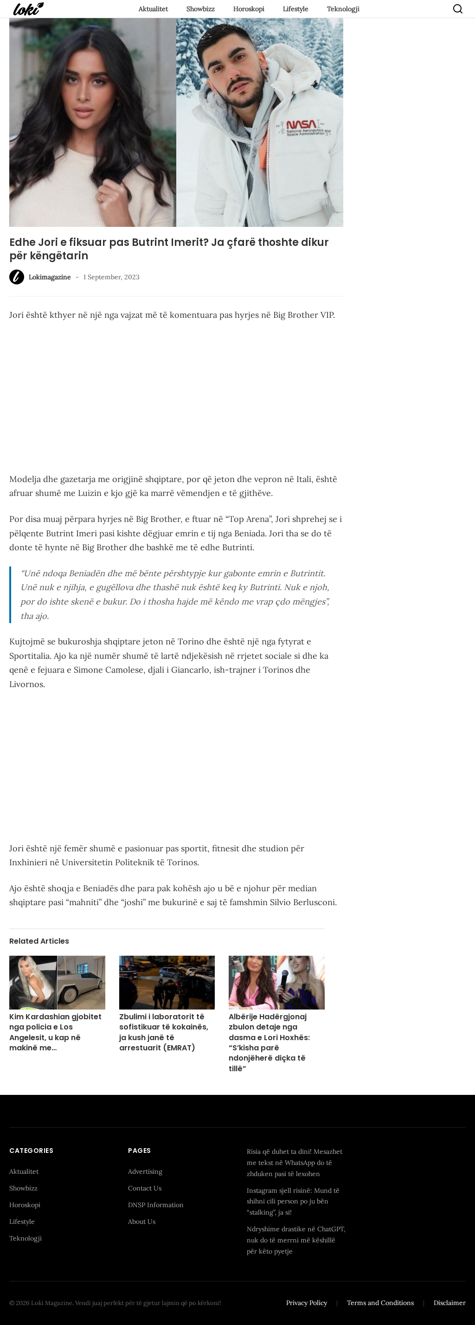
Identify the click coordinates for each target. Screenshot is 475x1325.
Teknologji (343, 9)
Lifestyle (295, 9)
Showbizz (200, 9)
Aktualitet (153, 9)
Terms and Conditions (380, 1303)
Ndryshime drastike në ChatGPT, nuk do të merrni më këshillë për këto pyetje (296, 1240)
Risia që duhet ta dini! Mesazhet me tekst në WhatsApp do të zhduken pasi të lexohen (294, 1162)
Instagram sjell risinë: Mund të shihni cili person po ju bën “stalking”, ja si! (293, 1201)
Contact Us (144, 1188)
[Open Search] (458, 9)
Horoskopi (248, 9)
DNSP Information (156, 1205)
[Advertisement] (176, 399)
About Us (141, 1221)
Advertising (145, 1171)
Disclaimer (450, 1303)
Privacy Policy (306, 1303)
